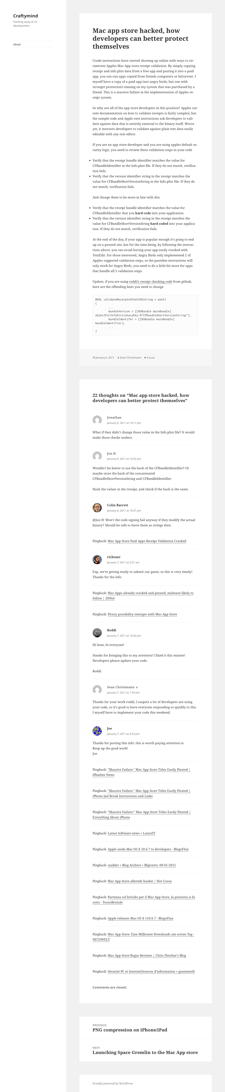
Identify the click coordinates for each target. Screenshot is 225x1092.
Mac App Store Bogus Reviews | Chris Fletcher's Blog (147, 955)
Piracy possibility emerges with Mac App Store (142, 614)
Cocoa (151, 357)
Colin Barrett (117, 505)
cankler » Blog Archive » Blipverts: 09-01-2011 (142, 865)
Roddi (111, 630)
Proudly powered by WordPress (113, 1083)
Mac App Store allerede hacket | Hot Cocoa (140, 881)
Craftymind (25, 16)
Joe (109, 728)
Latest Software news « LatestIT (131, 833)
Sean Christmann (130, 357)
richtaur (114, 557)
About (17, 44)
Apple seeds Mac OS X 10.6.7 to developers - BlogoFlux (148, 849)
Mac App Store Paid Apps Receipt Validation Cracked (147, 541)
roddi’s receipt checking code (150, 281)
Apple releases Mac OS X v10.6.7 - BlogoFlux (140, 918)
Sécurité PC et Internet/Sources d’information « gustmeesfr (151, 971)
